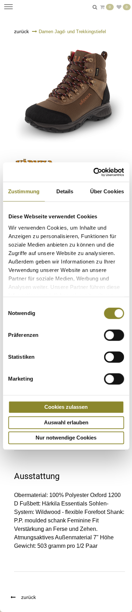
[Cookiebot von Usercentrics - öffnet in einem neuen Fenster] (94, 172)
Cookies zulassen (66, 407)
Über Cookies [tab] (107, 191)
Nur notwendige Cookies (66, 438)
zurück (21, 31)
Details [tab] (65, 191)
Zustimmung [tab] (23, 191)
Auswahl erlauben (66, 422)
